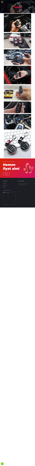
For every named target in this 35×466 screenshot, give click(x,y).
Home (16, 9)
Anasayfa (4, 183)
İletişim (4, 187)
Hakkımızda (5, 185)
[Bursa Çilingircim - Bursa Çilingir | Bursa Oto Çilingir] (9, 2)
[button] (2, 463)
